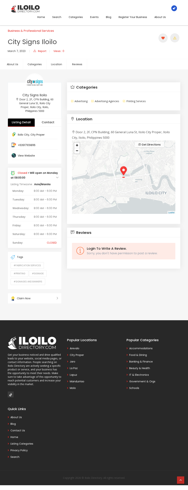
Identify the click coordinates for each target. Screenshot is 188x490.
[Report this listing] (174, 37)
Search (56, 17)
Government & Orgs (142, 381)
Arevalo (74, 348)
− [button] (77, 150)
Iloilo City (23, 135)
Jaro (72, 361)
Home (41, 17)
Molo (73, 388)
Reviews (77, 64)
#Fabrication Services (27, 265)
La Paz (74, 368)
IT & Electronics (139, 375)
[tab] (123, 87)
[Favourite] (163, 38)
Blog (108, 17)
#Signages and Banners (28, 281)
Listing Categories (21, 444)
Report (42, 51)
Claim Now (23, 298)
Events (94, 17)
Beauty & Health (139, 368)
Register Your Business (133, 17)
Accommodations (141, 348)
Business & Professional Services (31, 31)
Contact (48, 122)
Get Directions (151, 144)
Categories (76, 17)
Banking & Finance (141, 361)
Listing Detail (21, 122)
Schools (134, 388)
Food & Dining (138, 355)
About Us (160, 17)
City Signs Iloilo (34, 95)
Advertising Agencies (107, 101)
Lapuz (73, 375)
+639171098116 (26, 145)
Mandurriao (77, 381)
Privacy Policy (19, 450)
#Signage (38, 273)
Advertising (81, 101)
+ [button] (77, 145)
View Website (26, 155)
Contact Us (17, 430)
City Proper (37, 135)
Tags (20, 257)
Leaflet (171, 212)
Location (56, 64)
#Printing (19, 273)
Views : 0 (58, 51)
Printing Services (136, 101)
